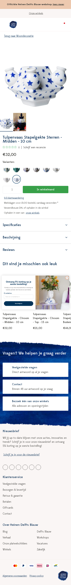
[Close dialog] (67, 277)
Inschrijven (18, 303)
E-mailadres (8, 293)
